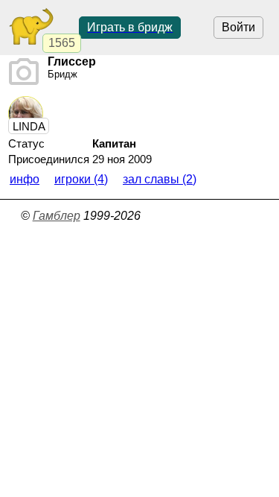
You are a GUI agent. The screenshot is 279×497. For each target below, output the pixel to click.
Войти (238, 27)
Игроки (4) (81, 179)
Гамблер (56, 215)
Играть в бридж (130, 27)
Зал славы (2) (159, 179)
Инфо (24, 179)
